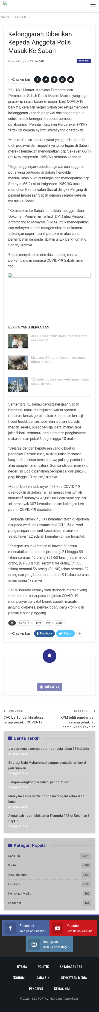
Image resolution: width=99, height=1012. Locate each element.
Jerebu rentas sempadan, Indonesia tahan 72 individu (48, 749)
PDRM (38, 623)
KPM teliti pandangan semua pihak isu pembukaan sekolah (78, 722)
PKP (48, 623)
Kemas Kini (62, 989)
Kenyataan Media (19, 893)
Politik (12, 865)
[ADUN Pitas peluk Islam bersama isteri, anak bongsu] (18, 341)
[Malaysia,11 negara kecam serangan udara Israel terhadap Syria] (18, 363)
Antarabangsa (17, 874)
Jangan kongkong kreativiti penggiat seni (39, 782)
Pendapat (14, 903)
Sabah (59, 623)
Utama (22, 967)
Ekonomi (14, 884)
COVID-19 (24, 623)
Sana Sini (84, 60)
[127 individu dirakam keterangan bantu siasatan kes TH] (18, 384)
